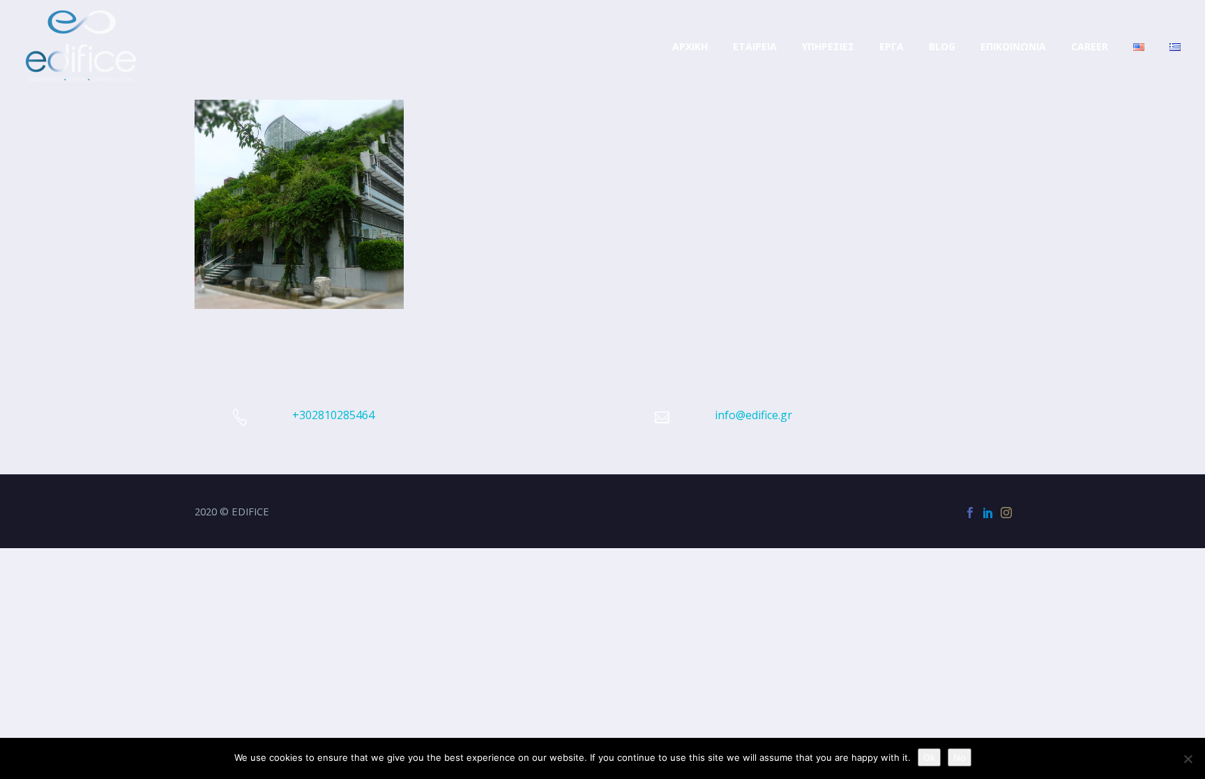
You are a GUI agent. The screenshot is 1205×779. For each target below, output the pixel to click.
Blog (942, 46)
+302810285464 (333, 415)
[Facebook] (970, 512)
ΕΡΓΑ (891, 46)
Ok (929, 757)
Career (1089, 46)
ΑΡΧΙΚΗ (690, 46)
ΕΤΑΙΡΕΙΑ (755, 46)
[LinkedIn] (988, 512)
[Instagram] (1006, 512)
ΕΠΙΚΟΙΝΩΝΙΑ (1013, 46)
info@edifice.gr (753, 415)
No (959, 757)
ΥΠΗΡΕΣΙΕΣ (828, 46)
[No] (1188, 759)
